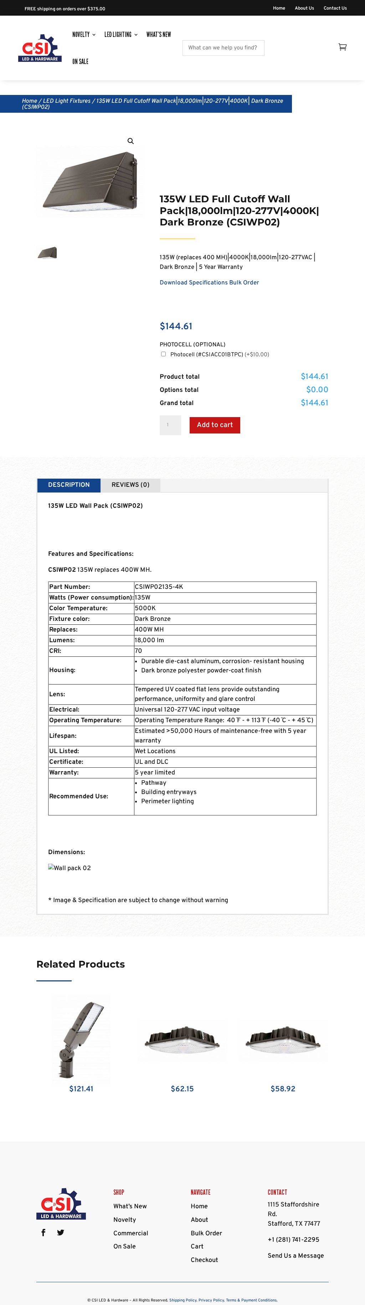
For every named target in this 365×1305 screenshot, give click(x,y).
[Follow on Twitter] (60, 1232)
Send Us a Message (296, 1256)
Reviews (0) (131, 485)
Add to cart (215, 425)
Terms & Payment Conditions (251, 1300)
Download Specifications (194, 283)
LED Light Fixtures (67, 101)
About (199, 1220)
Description (69, 485)
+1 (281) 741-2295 (293, 1240)
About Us (304, 8)
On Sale (80, 61)
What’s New (158, 34)
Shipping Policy (182, 1300)
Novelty (80, 34)
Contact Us (335, 8)
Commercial (130, 1234)
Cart (197, 1247)
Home (279, 8)
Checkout (204, 1260)
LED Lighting (118, 34)
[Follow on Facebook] (43, 1232)
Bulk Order (244, 283)
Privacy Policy (211, 1300)
